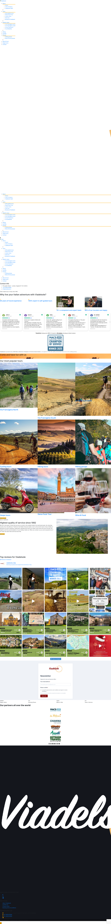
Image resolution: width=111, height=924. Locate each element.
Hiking (4, 32)
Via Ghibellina (8, 28)
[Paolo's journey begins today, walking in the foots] (78, 646)
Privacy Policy (6, 906)
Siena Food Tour (9, 14)
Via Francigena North (9, 410)
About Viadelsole (7, 903)
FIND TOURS (3, 518)
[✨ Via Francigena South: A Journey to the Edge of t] (55, 601)
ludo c (29, 315)
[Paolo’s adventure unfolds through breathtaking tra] (100, 623)
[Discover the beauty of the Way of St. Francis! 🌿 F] (78, 623)
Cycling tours (5, 466)
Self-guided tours (9, 13)
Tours (4, 11)
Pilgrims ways (6, 22)
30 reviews (59, 333)
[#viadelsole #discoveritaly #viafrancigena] (11, 579)
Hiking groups (8, 36)
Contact (4, 44)
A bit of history (8, 6)
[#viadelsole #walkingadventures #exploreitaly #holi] (100, 646)
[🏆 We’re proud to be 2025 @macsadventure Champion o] (55, 579)
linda (7, 315)
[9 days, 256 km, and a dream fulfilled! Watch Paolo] (100, 601)
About (4, 3)
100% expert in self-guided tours (40, 301)
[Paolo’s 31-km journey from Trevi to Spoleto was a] (55, 646)
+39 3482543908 (7, 916)
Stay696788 (97, 315)
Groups (4, 35)
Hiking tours (43, 466)
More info (2, 534)
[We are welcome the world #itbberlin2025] (100, 579)
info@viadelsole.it (7, 289)
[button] (110, 322)
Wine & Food (80, 515)
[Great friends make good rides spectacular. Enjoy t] (11, 601)
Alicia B (74, 315)
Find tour (7, 17)
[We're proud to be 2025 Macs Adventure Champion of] (33, 579)
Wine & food (6, 41)
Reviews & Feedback (10, 19)
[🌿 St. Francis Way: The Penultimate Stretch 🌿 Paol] (33, 623)
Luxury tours (8, 16)
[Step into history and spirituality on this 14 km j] (55, 623)
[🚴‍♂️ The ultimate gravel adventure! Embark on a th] (78, 601)
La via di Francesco (83, 401)
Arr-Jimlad (52, 315)
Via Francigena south (10, 25)
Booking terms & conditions (9, 907)
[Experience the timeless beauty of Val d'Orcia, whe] (33, 601)
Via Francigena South (47, 418)
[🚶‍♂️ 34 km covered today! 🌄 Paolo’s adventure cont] (33, 646)
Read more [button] (4, 328)
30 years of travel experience (11, 301)
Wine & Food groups (10, 38)
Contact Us (5, 904)
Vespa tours (5, 43)
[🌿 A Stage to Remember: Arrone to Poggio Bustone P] (11, 646)
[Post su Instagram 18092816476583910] (78, 579)
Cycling (4, 33)
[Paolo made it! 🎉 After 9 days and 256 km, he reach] (11, 623)
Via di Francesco (9, 27)
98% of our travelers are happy (96, 310)
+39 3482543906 (7, 287)
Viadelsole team (9, 8)
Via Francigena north (10, 24)
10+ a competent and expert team (68, 310)
